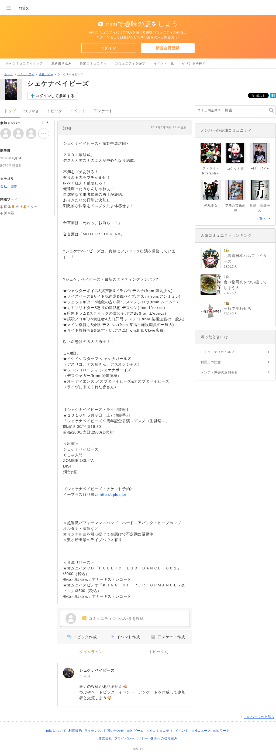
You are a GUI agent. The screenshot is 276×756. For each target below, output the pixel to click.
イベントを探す (194, 63)
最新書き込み (61, 63)
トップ (10, 111)
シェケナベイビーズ (97, 670)
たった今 (85, 676)
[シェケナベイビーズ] (68, 673)
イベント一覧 (164, 63)
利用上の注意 (211, 362)
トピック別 (158, 652)
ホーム (8, 74)
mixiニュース (201, 731)
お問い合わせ (114, 731)
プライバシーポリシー (131, 738)
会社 (19, 207)
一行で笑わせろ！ (239, 308)
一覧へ (261, 218)
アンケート (103, 111)
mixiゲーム (135, 731)
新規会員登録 (168, 48)
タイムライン (91, 652)
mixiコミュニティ (159, 731)
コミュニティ (25, 74)
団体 (7, 207)
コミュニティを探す (130, 63)
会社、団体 (46, 74)
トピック (54, 111)
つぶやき (31, 111)
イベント (78, 111)
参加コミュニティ (93, 63)
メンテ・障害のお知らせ (219, 372)
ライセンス (92, 731)
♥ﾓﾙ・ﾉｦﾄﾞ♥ (260, 168)
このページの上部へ (259, 717)
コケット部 (235, 168)
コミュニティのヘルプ (217, 352)
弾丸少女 (211, 205)
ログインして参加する (55, 96)
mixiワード (221, 731)
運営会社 (105, 738)
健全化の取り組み (164, 738)
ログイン (108, 48)
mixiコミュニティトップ (24, 63)
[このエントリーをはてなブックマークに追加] (273, 97)
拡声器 (9, 213)
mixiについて (56, 731)
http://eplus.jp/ (113, 494)
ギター (32, 207)
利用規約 (75, 731)
